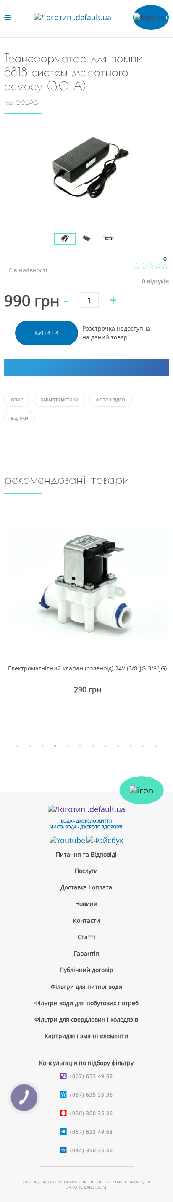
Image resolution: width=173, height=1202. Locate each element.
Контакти (86, 920)
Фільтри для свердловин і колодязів (86, 1019)
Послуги (86, 871)
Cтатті (86, 937)
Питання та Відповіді (86, 854)
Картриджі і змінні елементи (86, 1036)
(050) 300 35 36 (91, 1113)
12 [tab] (156, 746)
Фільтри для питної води (86, 987)
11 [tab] (143, 746)
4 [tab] (55, 746)
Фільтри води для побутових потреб (86, 1003)
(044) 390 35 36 (91, 1150)
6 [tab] (80, 746)
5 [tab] (67, 746)
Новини (86, 904)
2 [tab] (30, 746)
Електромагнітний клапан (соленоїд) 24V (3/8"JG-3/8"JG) (87, 668)
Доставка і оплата (86, 887)
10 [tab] (130, 746)
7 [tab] (93, 746)
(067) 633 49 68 (91, 1076)
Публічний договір (86, 970)
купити (46, 333)
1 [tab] (17, 746)
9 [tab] (118, 746)
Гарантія (86, 953)
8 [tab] (105, 746)
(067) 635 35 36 (91, 1094)
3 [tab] (42, 746)
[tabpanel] (86, 620)
